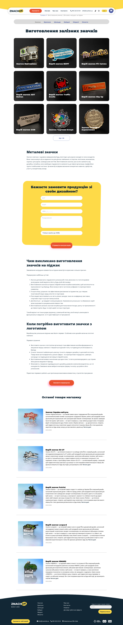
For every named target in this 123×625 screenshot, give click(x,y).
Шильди (57, 22)
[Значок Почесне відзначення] (94, 119)
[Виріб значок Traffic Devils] (61, 86)
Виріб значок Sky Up (92, 97)
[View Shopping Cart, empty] (111, 11)
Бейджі (67, 22)
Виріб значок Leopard (56, 525)
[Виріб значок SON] (29, 119)
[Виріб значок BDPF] (61, 53)
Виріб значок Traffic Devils (59, 96)
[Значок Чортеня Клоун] (61, 119)
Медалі (76, 22)
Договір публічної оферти (73, 610)
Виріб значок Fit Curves (94, 64)
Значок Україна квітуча (57, 412)
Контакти (64, 11)
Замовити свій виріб (20, 621)
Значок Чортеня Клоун (61, 130)
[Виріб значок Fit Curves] (94, 53)
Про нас (55, 11)
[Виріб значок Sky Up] (94, 86)
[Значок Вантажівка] (29, 53)
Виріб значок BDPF (59, 64)
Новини (66, 608)
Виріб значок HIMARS (56, 561)
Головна (43, 15)
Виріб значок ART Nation (25, 96)
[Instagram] (99, 11)
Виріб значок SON (25, 130)
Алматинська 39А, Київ (70, 621)
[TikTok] (95, 11)
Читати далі (87, 427)
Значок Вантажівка (26, 64)
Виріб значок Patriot (56, 487)
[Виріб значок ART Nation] (29, 86)
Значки (38, 22)
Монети (85, 22)
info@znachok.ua (87, 11)
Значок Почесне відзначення (90, 128)
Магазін (47, 11)
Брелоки (47, 22)
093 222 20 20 (76, 11)
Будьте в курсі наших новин (101, 604)
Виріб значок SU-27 (55, 450)
